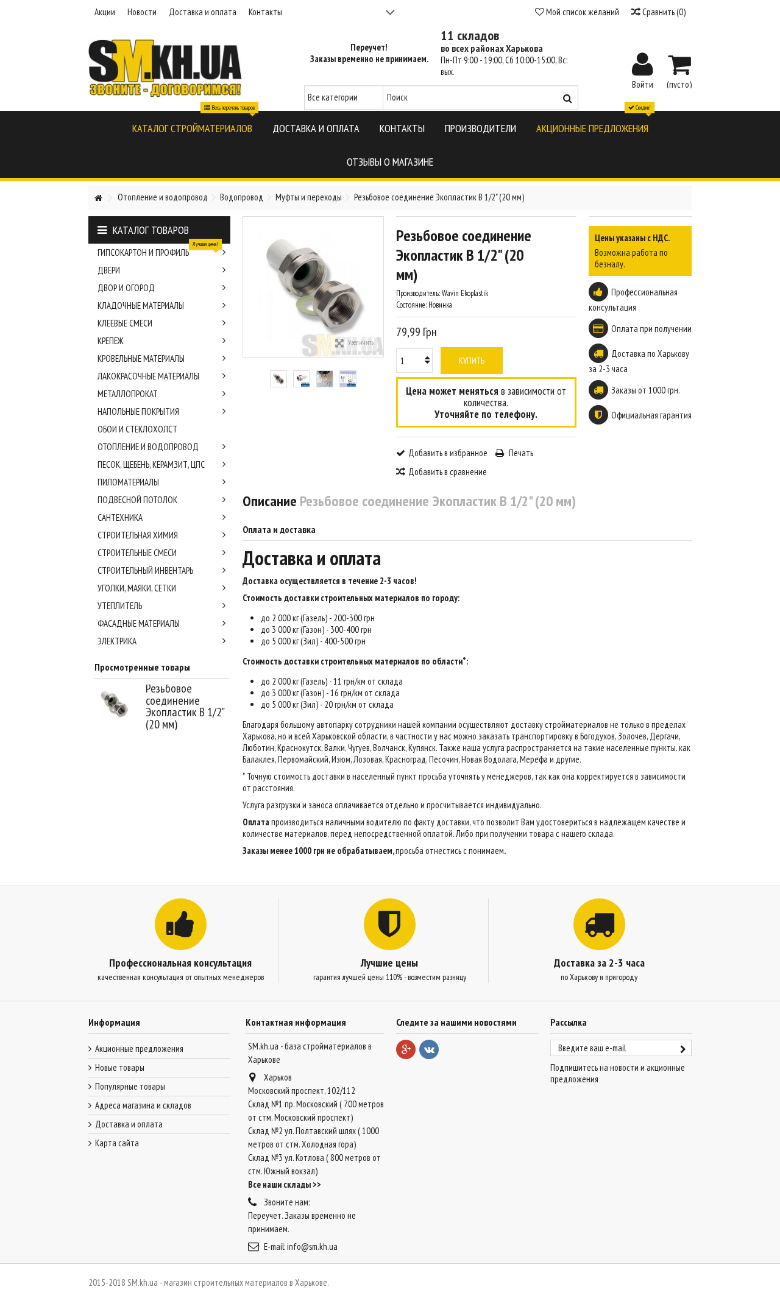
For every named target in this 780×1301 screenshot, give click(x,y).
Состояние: (411, 305)
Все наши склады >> (284, 1184)
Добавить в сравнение (447, 472)
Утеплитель (120, 606)
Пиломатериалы (128, 482)
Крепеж (110, 341)
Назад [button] (249, 287)
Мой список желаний (581, 12)
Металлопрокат (128, 394)
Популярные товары (130, 1086)
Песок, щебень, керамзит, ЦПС (151, 464)
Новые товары (119, 1067)
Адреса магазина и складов (143, 1105)
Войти (642, 83)
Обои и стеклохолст (137, 429)
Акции (104, 12)
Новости (142, 12)
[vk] (429, 1049)
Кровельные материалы (141, 358)
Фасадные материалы (139, 623)
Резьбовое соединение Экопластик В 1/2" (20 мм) (185, 706)
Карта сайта (117, 1143)
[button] (192, 127)
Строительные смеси (137, 553)
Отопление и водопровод (148, 447)
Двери (109, 270)
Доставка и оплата (202, 12)
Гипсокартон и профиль (158, 251)
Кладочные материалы (141, 305)
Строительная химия (138, 535)
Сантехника (120, 517)
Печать (520, 453)
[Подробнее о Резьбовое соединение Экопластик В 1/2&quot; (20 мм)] (117, 704)
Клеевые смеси (125, 323)
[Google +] (406, 1049)
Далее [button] (377, 287)
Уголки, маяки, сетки (137, 588)
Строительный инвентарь (145, 570)
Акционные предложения (139, 1048)
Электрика (117, 641)
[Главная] (98, 198)
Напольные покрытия (138, 411)
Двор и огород (126, 288)
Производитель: (418, 293)
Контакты (265, 12)
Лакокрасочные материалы (148, 376)
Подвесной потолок (137, 500)
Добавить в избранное (448, 453)
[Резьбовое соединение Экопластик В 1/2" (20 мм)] (278, 379)
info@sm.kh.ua (312, 1246)
